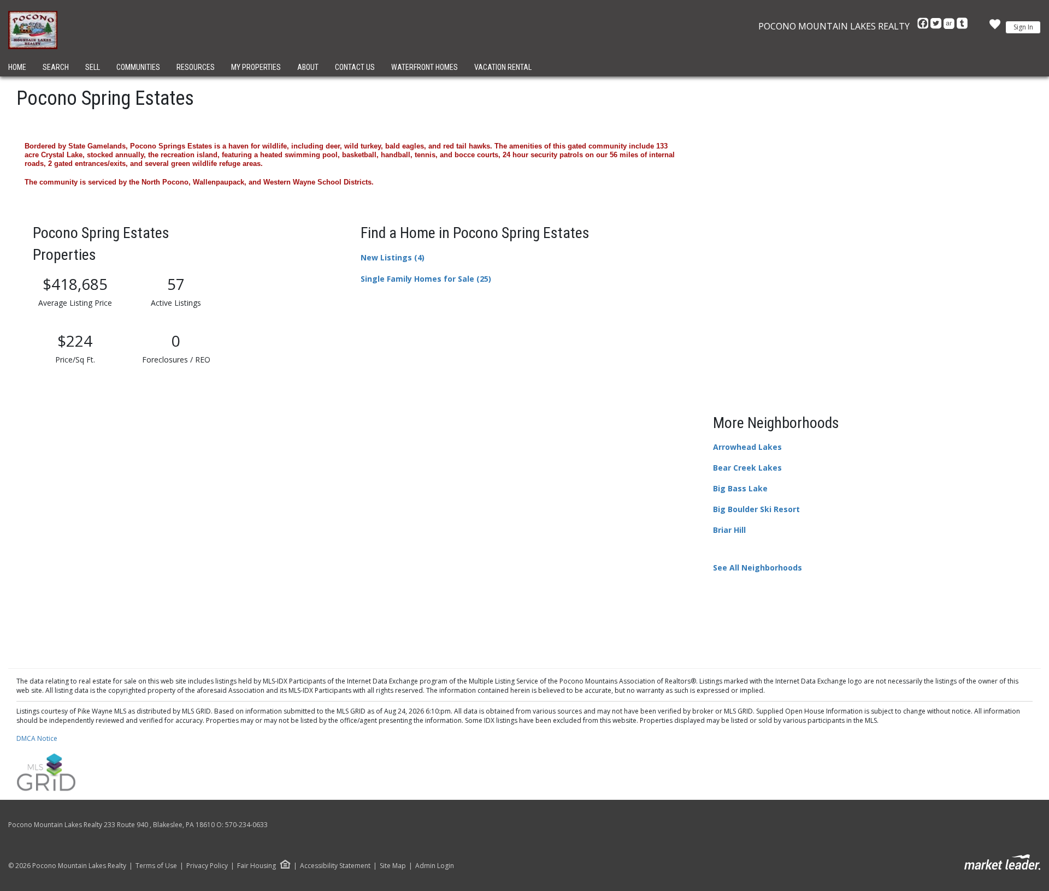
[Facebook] (923, 26)
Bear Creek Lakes (747, 467)
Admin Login (434, 866)
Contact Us (355, 67)
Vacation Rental (503, 67)
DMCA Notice (36, 738)
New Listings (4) (393, 257)
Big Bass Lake (740, 488)
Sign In (1023, 27)
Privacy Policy (207, 866)
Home (17, 67)
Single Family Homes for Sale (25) (426, 279)
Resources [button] (195, 67)
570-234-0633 (246, 824)
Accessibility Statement (335, 866)
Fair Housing (256, 865)
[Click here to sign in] (994, 27)
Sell (92, 67)
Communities (138, 67)
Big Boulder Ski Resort (756, 509)
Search (56, 67)
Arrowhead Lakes (747, 447)
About (308, 67)
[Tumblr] (962, 26)
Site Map (393, 866)
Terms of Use (156, 866)
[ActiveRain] (950, 26)
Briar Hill (729, 530)
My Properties (256, 67)
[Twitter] (937, 26)
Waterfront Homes (424, 67)
